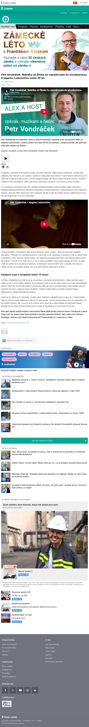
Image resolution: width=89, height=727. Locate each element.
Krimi (21, 354)
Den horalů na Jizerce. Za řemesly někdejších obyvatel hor (40, 402)
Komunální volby (9, 648)
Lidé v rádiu (50, 651)
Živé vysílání (8, 359)
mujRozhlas (6, 348)
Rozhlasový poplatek (54, 662)
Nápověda (49, 648)
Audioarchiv (74, 13)
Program (63, 13)
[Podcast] (3, 167)
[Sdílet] (7, 167)
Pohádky (33, 354)
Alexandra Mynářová (16, 323)
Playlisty (59, 26)
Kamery (85, 13)
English (39, 721)
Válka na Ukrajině (9, 644)
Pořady (34, 26)
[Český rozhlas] (8, 3)
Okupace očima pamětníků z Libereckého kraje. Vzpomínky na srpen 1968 (48, 413)
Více (76, 26)
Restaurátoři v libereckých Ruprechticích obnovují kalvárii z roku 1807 (46, 391)
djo (27, 323)
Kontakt (48, 658)
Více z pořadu (9, 448)
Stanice (5, 651)
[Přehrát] (5, 159)
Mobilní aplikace (9, 677)
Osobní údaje (16, 721)
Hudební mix (8, 26)
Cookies (5, 721)
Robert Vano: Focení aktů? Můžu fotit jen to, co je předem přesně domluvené (49, 463)
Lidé (68, 26)
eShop (5, 655)
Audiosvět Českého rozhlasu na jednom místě (19, 370)
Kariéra (48, 655)
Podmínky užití (28, 721)
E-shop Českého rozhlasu (16, 500)
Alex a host (6, 85)
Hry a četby (8, 354)
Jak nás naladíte (52, 644)
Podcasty (6, 673)
